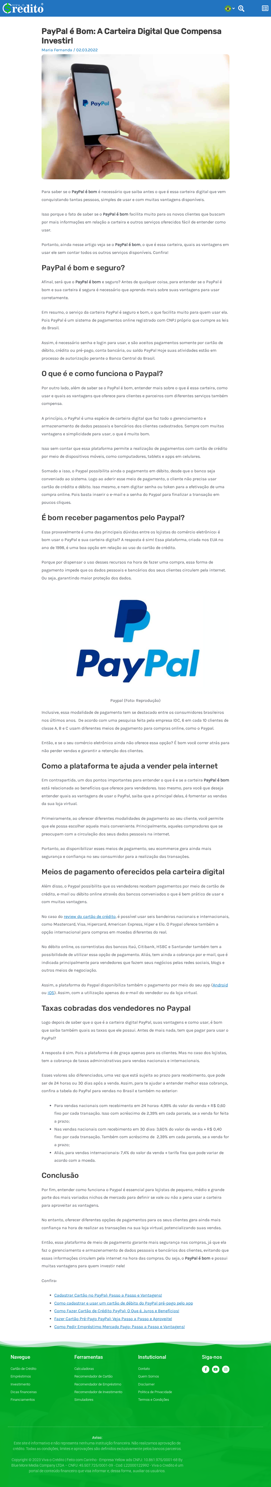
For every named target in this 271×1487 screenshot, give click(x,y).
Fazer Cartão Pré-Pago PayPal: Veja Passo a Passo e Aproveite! (113, 1318)
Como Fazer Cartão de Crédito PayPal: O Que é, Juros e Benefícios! (116, 1310)
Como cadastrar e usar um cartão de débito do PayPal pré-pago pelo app (123, 1303)
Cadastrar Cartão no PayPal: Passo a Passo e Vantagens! (108, 1295)
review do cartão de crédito (90, 916)
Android (220, 984)
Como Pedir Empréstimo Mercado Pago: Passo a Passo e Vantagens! (119, 1326)
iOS (51, 992)
